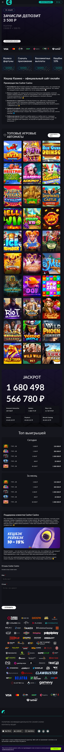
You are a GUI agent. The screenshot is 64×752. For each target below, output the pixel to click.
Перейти (9, 68)
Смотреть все (54, 135)
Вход (58, 2)
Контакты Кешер (9, 724)
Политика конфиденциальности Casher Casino (23, 722)
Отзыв (4, 584)
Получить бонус (11, 41)
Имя (3, 575)
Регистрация (46, 2)
